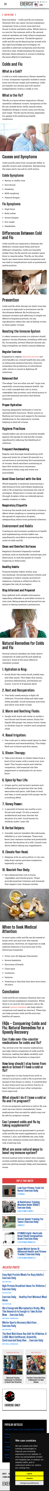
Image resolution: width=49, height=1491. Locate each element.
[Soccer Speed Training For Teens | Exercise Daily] (9, 1222)
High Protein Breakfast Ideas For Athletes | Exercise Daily (24, 1287)
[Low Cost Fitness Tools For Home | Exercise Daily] (9, 1191)
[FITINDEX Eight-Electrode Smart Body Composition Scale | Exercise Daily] (9, 1238)
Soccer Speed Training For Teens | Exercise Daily (30, 1220)
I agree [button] (29, 1474)
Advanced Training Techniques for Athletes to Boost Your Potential (13, 1380)
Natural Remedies (10, 1318)
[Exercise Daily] (10, 1396)
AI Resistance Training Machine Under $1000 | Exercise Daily (28, 1205)
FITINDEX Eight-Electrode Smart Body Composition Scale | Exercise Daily (30, 1236)
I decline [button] (29, 1478)
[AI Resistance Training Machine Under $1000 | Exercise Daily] (9, 1207)
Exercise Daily (12, 1405)
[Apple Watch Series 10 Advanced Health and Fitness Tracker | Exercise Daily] (9, 1253)
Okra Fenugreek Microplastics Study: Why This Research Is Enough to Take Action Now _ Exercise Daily (23, 1311)
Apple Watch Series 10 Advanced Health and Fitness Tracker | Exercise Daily (31, 1251)
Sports (21, 1225)
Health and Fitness (25, 1211)
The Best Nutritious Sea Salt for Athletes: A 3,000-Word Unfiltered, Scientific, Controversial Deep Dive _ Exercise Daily (24, 1337)
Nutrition (6, 1281)
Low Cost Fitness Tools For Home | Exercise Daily (30, 1189)
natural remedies (18, 1007)
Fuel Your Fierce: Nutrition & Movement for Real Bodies (36, 1380)
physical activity (30, 356)
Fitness (21, 1194)
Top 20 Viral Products (26, 1242)
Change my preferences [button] (29, 1483)
